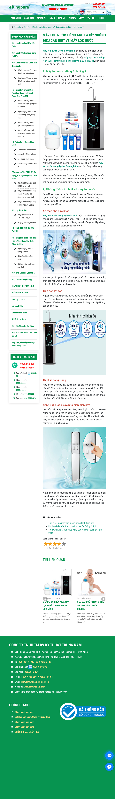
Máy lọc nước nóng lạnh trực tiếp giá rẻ (24, 64)
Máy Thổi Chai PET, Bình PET (24, 273)
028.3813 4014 (30, 398)
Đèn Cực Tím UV (19, 299)
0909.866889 (21, 383)
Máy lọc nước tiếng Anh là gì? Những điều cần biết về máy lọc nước (58, 27)
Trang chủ (16, 18)
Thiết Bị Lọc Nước (19, 319)
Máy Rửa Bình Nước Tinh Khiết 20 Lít (24, 334)
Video (81, 18)
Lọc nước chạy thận (26, 159)
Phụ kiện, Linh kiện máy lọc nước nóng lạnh (23, 344)
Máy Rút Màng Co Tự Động (23, 326)
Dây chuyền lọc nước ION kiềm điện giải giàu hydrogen (27, 103)
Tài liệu (91, 18)
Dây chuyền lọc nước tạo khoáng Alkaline (26, 124)
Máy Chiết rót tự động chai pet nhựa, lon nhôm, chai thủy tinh (27, 193)
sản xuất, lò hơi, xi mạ (27, 154)
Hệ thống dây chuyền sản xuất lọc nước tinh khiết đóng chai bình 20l (22, 93)
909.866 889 (30, 676)
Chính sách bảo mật (24, 712)
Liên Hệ (101, 18)
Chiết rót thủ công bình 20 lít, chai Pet (27, 184)
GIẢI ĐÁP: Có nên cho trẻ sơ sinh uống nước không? (90, 605)
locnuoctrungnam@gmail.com (35, 681)
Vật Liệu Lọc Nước (19, 312)
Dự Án (52, 18)
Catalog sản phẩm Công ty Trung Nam (32, 717)
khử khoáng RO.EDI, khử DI (27, 165)
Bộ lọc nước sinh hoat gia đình (26, 266)
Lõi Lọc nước (17, 306)
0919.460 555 (28, 394)
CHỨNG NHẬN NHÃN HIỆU (27, 732)
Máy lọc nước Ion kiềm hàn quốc (23, 45)
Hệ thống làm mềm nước (25, 258)
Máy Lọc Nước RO (19, 210)
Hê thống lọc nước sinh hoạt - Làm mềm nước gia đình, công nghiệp (24, 241)
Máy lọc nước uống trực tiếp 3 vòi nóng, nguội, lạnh (27, 81)
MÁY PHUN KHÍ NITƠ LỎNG (23, 286)
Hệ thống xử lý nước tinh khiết (23, 144)
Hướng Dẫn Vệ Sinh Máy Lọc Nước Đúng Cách (72, 526)
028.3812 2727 (43, 661)
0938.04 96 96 (40, 666)
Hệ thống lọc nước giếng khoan (25, 250)
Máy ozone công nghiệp (22, 279)
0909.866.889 (27, 363)
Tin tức (72, 18)
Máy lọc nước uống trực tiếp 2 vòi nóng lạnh (27, 72)
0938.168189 (21, 390)
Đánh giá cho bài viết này (54, 538)
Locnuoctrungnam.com (34, 686)
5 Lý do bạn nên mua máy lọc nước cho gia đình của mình (56, 605)
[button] (103, 599)
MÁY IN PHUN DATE (20, 292)
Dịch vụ (61, 18)
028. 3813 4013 (26, 661)
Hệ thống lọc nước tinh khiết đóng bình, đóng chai (27, 114)
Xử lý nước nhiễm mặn (27, 149)
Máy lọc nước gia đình (27, 222)
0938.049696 (27, 367)
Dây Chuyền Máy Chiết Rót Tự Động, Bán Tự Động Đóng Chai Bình (24, 175)
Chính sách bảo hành (24, 722)
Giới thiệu (41, 18)
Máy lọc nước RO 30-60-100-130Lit (26, 216)
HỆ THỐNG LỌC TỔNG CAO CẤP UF (23, 229)
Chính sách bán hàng (24, 726)
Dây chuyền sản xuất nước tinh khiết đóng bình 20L (26, 133)
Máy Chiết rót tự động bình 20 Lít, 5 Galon (27, 203)
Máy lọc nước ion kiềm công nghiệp (24, 54)
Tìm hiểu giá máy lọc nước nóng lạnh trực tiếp (71, 523)
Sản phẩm (29, 18)
